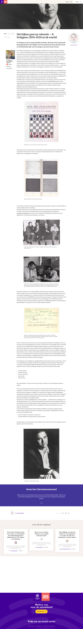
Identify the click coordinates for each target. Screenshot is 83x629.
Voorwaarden (38, 626)
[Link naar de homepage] (3, 2)
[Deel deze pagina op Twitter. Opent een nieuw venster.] (8, 34)
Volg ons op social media (41, 621)
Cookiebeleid (31, 626)
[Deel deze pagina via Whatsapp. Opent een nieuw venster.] (12, 34)
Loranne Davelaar (14, 550)
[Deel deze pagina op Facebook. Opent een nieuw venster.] (10, 34)
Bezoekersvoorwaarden (49, 626)
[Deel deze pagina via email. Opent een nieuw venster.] (68, 513)
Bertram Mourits (74, 45)
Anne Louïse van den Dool (65, 549)
